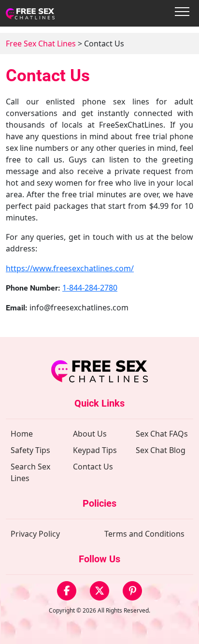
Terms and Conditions (144, 533)
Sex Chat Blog (160, 450)
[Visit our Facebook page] (66, 590)
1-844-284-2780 (89, 287)
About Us (90, 433)
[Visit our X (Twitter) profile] (99, 590)
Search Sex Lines (30, 472)
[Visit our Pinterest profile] (132, 590)
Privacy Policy (35, 533)
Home (22, 433)
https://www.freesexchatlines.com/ (70, 268)
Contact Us (93, 466)
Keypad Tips (95, 450)
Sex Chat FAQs (162, 433)
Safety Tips (30, 450)
